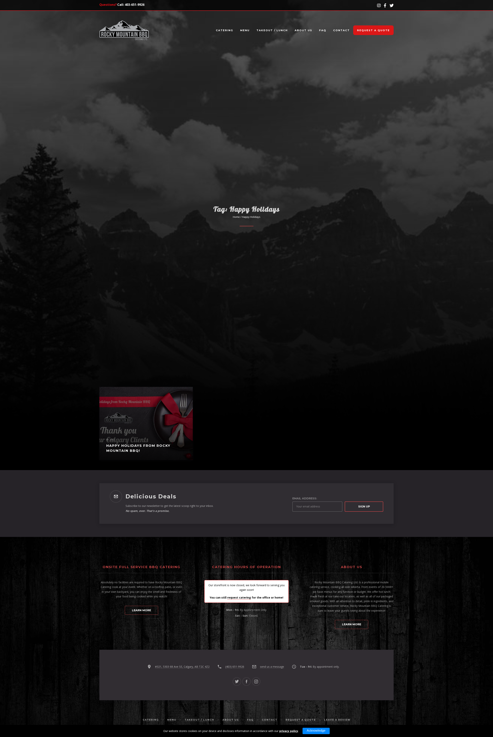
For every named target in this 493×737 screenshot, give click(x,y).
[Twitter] (237, 681)
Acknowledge (316, 730)
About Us (303, 30)
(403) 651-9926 (234, 666)
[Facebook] (246, 681)
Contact (341, 30)
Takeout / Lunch (272, 30)
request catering (239, 597)
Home (236, 217)
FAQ (322, 30)
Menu (245, 30)
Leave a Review (337, 719)
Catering (224, 30)
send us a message (272, 666)
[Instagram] (256, 681)
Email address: (304, 498)
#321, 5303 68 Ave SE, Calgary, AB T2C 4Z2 (182, 666)
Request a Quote (301, 719)
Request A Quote (373, 30)
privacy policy (288, 731)
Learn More (141, 610)
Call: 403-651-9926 (130, 5)
